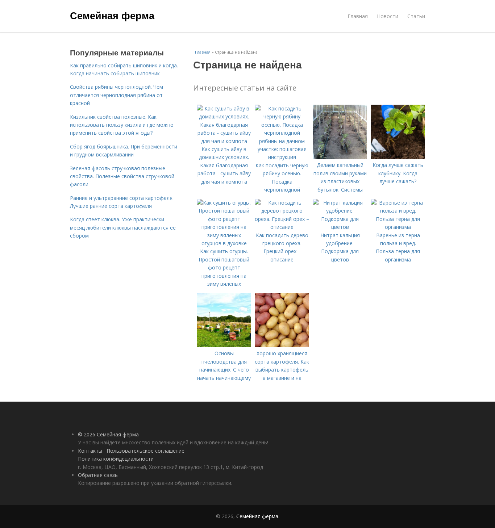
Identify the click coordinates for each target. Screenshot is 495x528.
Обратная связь (98, 475)
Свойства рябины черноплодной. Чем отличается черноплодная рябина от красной (116, 94)
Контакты (90, 450)
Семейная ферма (112, 15)
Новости (387, 16)
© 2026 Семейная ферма (108, 434)
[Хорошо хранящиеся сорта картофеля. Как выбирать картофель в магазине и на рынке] (282, 345)
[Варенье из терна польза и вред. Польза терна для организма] (398, 226)
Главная (358, 16)
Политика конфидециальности (116, 458)
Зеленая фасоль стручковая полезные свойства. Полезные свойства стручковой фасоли (122, 176)
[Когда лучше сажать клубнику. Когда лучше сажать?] (398, 157)
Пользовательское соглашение (145, 450)
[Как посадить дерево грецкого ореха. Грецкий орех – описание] (282, 226)
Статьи (416, 16)
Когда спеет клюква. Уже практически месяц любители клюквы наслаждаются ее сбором (123, 227)
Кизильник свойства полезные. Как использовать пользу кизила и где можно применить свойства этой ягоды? (122, 125)
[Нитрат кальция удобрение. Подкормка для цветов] (340, 226)
